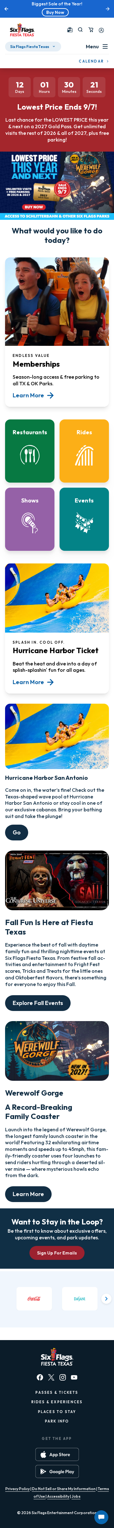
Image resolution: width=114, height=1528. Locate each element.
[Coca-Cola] (34, 1299)
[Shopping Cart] (91, 30)
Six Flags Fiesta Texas (29, 46)
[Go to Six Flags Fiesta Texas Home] (22, 29)
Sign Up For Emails (57, 1253)
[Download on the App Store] (57, 1454)
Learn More (28, 1194)
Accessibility (58, 1496)
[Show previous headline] (6, 9)
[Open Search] (80, 29)
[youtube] (74, 1377)
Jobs (76, 1496)
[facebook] (40, 1377)
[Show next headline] (107, 9)
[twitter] (51, 1377)
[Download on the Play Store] (57, 1471)
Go (17, 832)
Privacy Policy (17, 1488)
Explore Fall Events (38, 1003)
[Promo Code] (70, 29)
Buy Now (55, 12)
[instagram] (62, 1377)
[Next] (106, 1299)
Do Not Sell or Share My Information (64, 1488)
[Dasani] (80, 1299)
